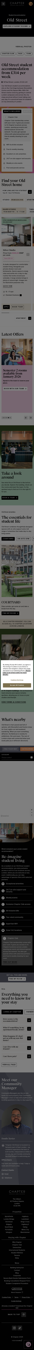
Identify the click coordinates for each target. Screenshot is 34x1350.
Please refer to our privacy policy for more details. (16, 672)
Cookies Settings (17, 680)
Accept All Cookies (17, 685)
